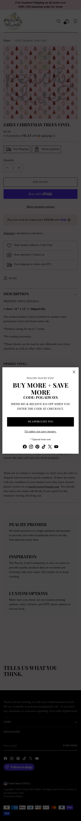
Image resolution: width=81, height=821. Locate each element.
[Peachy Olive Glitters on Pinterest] (37, 447)
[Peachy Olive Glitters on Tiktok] (43, 447)
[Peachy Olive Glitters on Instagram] (31, 447)
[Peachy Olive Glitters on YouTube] (56, 447)
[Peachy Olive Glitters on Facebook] (24, 447)
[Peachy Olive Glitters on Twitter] (50, 447)
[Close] (74, 372)
